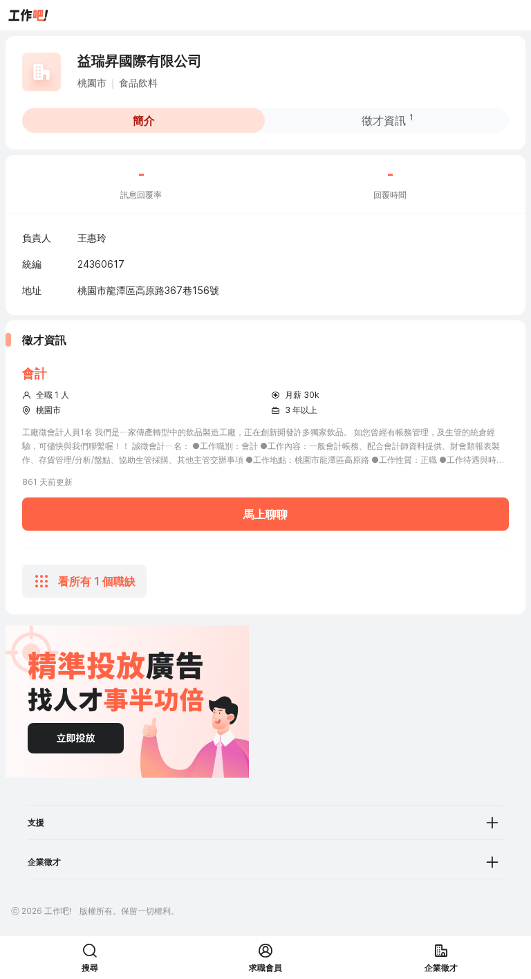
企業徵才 (44, 862)
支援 (36, 822)
